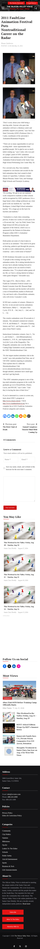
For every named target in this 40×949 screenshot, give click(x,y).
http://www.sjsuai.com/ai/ (12, 401)
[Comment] (29, 416)
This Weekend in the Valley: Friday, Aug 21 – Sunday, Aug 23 (26, 715)
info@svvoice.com (13, 794)
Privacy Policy (7, 813)
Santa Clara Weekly (10, 548)
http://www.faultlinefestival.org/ (14, 403)
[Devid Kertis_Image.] (19, 189)
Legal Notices (32, 3)
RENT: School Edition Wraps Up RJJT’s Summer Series (27, 727)
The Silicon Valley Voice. (22, 936)
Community (7, 698)
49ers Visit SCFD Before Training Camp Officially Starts (20, 703)
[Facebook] (5, 416)
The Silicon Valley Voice (20, 7)
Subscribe (13, 912)
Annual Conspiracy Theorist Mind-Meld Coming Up (29, 429)
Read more (26, 904)
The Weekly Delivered (16, 3)
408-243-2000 (13, 797)
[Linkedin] (13, 416)
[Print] (21, 416)
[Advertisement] (20, 637)
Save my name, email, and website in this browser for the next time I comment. (20, 468)
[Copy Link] (25, 416)
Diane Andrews (7, 43)
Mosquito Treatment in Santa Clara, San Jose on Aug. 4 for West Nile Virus (27, 751)
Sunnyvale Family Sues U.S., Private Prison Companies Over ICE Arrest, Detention (26, 740)
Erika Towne (7, 708)
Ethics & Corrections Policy (12, 816)
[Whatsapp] (17, 416)
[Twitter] (9, 416)
